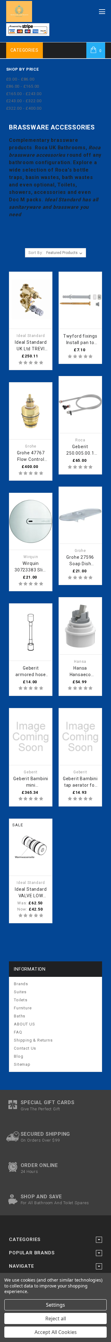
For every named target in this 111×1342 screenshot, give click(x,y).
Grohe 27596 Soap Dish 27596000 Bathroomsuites (80, 561)
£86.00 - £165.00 (22, 86)
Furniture (22, 1008)
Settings (55, 1304)
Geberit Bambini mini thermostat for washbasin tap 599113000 (30, 782)
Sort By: (35, 253)
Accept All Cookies (56, 1332)
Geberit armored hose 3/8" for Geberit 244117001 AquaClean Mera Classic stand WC (31, 672)
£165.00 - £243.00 (24, 93)
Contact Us (25, 1048)
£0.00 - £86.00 (20, 79)
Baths (19, 1016)
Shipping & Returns (33, 1040)
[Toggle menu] (102, 10)
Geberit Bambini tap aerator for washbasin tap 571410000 (80, 782)
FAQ (18, 1032)
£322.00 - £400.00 (24, 108)
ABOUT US (24, 1024)
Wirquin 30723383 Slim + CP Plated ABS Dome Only (31, 567)
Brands (21, 983)
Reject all (55, 1318)
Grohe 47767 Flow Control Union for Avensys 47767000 (31, 456)
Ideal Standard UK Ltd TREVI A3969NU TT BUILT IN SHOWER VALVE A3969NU (31, 346)
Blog (18, 1056)
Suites (20, 992)
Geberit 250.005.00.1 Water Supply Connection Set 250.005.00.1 (80, 450)
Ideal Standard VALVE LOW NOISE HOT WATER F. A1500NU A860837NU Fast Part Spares (31, 893)
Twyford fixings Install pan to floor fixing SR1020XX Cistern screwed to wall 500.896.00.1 (80, 340)
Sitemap (22, 1064)
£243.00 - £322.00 (24, 100)
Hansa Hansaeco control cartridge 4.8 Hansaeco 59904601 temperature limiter (80, 672)
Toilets (20, 1000)
